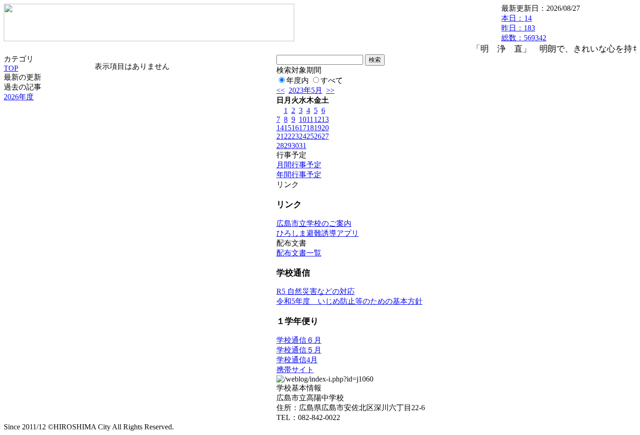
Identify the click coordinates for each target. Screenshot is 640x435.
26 (317, 136)
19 (317, 128)
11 (309, 119)
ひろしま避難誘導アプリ (317, 233)
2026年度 (19, 97)
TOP (11, 68)
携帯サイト (295, 370)
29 (287, 146)
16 (295, 128)
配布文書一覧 (298, 253)
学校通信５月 (298, 350)
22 (287, 136)
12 (317, 119)
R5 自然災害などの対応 (315, 291)
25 (310, 136)
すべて (331, 80)
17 (302, 128)
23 (295, 136)
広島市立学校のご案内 (313, 223)
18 (310, 128)
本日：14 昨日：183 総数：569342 (523, 28)
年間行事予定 (298, 175)
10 (302, 119)
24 (302, 136)
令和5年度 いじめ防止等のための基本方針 (349, 301)
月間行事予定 (298, 165)
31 (302, 146)
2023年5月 (305, 90)
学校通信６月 (298, 340)
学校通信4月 (297, 360)
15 (287, 128)
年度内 (297, 80)
